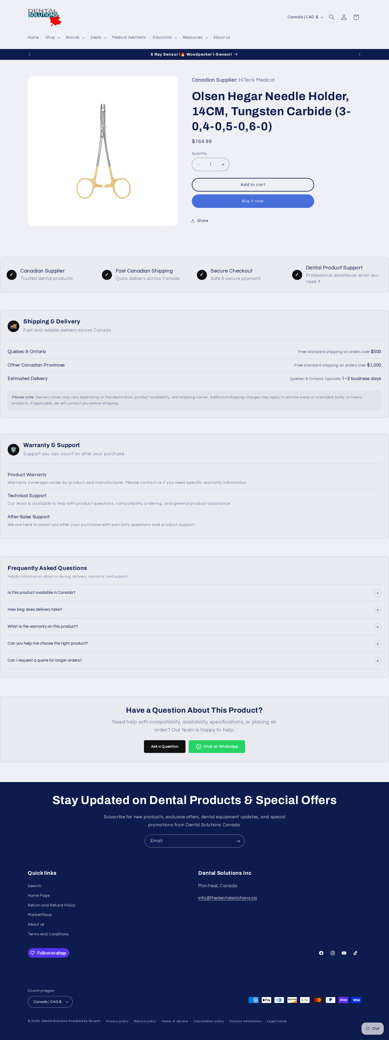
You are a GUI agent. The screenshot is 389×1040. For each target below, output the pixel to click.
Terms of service (174, 1021)
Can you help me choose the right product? (193, 643)
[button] (52, 37)
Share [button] (202, 221)
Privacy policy (117, 1021)
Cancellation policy (208, 1021)
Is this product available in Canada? (193, 592)
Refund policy (145, 1021)
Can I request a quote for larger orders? (193, 660)
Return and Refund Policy (51, 905)
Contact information (245, 1021)
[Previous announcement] (29, 54)
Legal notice (277, 1021)
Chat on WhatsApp (218, 746)
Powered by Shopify (85, 1021)
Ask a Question (165, 746)
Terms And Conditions (48, 934)
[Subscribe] (238, 840)
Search (34, 886)
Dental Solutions (55, 1021)
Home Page (39, 896)
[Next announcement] (359, 54)
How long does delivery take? (193, 609)
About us (36, 924)
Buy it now (253, 201)
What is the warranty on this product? (193, 626)
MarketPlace (40, 915)
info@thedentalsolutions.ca (227, 898)
